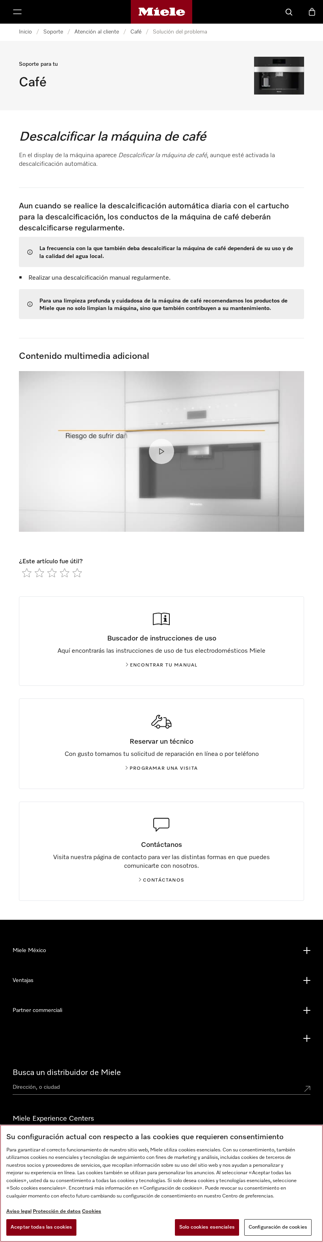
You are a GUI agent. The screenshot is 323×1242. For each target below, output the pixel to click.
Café (135, 32)
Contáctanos (163, 880)
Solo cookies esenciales (207, 1227)
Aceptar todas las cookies (41, 1227)
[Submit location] (307, 1089)
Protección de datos (57, 1211)
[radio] (27, 572)
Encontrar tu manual (164, 665)
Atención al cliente (96, 32)
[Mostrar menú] (17, 12)
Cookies (91, 1211)
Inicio (25, 32)
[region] (161, 1183)
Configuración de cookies (278, 1227)
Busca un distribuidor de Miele (67, 1073)
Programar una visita (164, 768)
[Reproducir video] (161, 451)
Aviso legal (19, 1211)
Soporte (53, 32)
